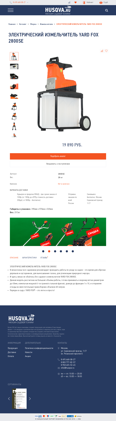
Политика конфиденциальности (39, 348)
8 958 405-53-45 (68, 365)
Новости (28, 352)
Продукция (13, 348)
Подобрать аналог (58, 156)
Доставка (12, 352)
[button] (43, 251)
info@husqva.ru (67, 368)
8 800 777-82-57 (68, 362)
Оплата (11, 356)
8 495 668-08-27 (19, 2)
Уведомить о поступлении (58, 164)
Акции (28, 356)
